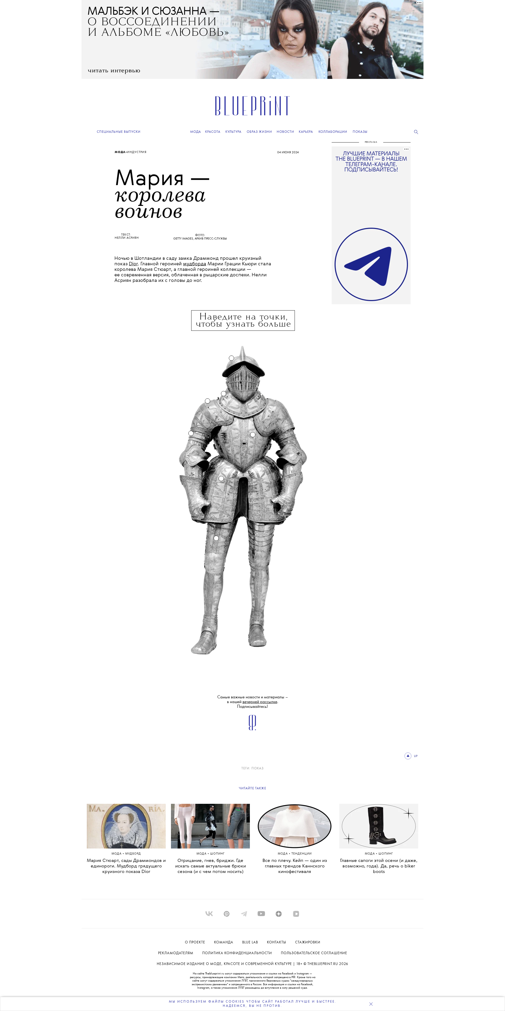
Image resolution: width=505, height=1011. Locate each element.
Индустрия (137, 152)
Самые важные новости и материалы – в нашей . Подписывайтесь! (252, 702)
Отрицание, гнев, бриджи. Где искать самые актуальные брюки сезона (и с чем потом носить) (210, 866)
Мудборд (133, 853)
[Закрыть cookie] (371, 1004)
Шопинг (217, 853)
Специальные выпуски (118, 132)
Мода (120, 152)
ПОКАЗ (257, 768)
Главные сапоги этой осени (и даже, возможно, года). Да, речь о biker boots (378, 866)
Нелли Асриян (127, 238)
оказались (180, 514)
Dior (133, 264)
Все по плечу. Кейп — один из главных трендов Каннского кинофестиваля (294, 866)
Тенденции (301, 853)
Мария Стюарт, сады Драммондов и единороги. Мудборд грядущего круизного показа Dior (126, 866)
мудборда (194, 264)
